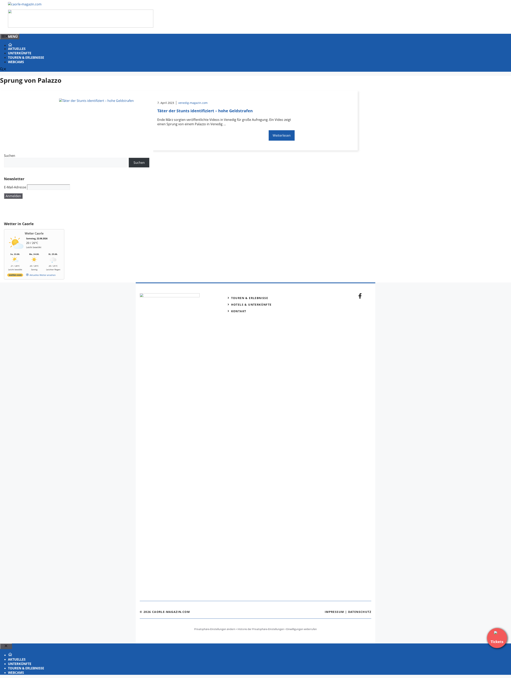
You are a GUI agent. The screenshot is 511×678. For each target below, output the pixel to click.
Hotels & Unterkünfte (251, 304)
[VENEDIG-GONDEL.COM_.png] (80, 26)
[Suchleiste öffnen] (3, 69)
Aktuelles (17, 49)
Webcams (16, 62)
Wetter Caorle (34, 233)
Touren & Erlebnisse (26, 57)
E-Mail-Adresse (15, 187)
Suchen (9, 155)
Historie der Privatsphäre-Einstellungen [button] (261, 629)
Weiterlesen (282, 135)
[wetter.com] (15, 275)
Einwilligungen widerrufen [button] (301, 629)
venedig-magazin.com (193, 103)
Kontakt (238, 311)
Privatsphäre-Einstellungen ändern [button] (214, 629)
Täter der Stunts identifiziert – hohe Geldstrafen (205, 110)
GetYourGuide (33, 210)
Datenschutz (359, 612)
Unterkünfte (19, 53)
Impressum (334, 612)
